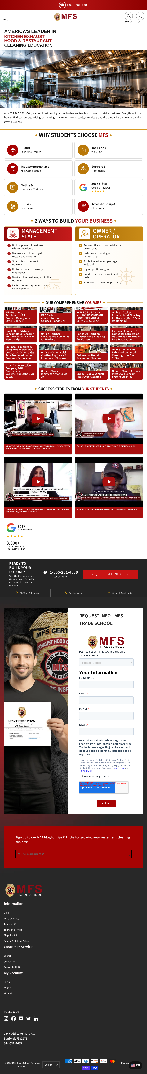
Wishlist (8, 993)
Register (8, 987)
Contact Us (10, 961)
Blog (6, 913)
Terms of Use (11, 924)
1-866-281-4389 (64, 572)
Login (7, 982)
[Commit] (129, 854)
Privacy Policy (11, 918)
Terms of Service (13, 930)
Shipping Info (11, 935)
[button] (38, 424)
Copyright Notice (13, 967)
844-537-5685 (13, 1043)
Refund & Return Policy (16, 941)
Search (7, 956)
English (48, 1065)
